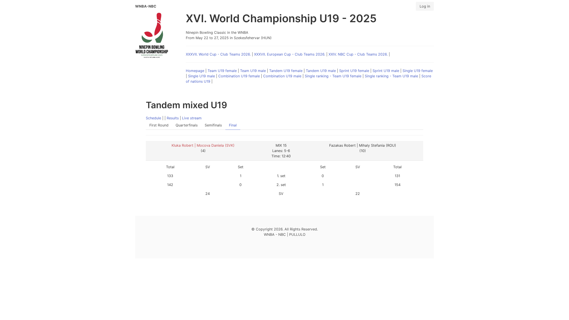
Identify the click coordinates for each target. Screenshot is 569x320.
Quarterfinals (187, 125)
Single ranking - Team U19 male (391, 76)
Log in (425, 6)
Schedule (153, 118)
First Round (158, 125)
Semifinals (213, 125)
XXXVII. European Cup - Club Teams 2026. (289, 54)
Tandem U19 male (321, 70)
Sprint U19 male (386, 70)
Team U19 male (253, 70)
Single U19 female (418, 70)
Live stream (192, 118)
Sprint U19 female (354, 70)
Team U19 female (222, 70)
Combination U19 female (239, 76)
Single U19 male (201, 76)
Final (233, 125)
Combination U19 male (282, 76)
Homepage (195, 70)
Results (173, 118)
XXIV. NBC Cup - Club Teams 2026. (358, 54)
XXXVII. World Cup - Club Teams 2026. (218, 54)
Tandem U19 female (286, 70)
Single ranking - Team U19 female (333, 76)
